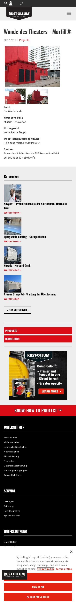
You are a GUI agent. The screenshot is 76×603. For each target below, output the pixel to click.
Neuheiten (9, 460)
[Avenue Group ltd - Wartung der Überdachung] (12, 283)
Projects (24, 40)
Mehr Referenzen (17, 310)
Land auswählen (22, 3)
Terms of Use (64, 569)
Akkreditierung (11, 456)
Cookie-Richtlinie (12, 475)
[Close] (71, 551)
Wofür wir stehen (12, 442)
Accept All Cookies (38, 597)
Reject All (38, 587)
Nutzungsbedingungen (15, 470)
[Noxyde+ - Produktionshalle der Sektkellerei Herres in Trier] (12, 193)
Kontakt (13, 3)
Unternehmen (14, 427)
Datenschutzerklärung (15, 465)
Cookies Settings (38, 576)
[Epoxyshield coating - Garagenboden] (12, 226)
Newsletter (12, 339)
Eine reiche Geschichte (15, 446)
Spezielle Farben (12, 515)
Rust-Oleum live (12, 510)
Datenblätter (10, 541)
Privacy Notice (46, 569)
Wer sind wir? (10, 437)
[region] (38, 574)
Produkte (11, 331)
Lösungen (9, 501)
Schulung (8, 506)
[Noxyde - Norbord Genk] (12, 254)
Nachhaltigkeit (11, 451)
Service (9, 491)
